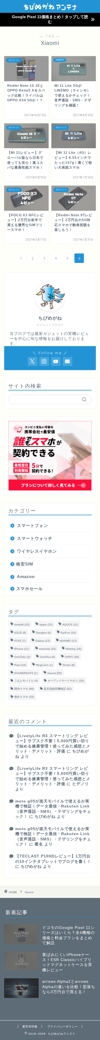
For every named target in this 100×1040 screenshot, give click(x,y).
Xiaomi (54, 673)
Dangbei (43, 632)
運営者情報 (30, 1026)
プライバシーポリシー (62, 1026)
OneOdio (22, 656)
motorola (47, 648)
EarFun (68, 632)
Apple (45, 624)
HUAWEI (68, 640)
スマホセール (29, 588)
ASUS (20, 632)
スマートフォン (32, 525)
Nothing (73, 648)
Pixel (20, 665)
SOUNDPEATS (26, 673)
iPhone (21, 648)
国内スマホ (24, 688)
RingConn (44, 665)
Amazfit (21, 624)
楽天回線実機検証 (58, 688)
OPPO (72, 656)
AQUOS (70, 624)
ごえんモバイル (26, 680)
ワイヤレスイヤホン (37, 551)
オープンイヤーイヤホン (66, 680)
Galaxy (42, 640)
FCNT (20, 640)
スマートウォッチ (34, 538)
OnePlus (47, 656)
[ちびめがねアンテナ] (50, 8)
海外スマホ (24, 696)
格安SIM (24, 564)
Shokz (68, 665)
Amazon (26, 576)
